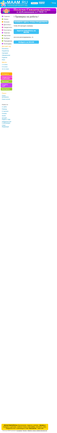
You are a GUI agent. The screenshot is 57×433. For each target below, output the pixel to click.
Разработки (5, 51)
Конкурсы (5, 74)
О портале (5, 111)
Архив (4, 115)
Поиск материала (5, 96)
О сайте (4, 107)
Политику (25, 430)
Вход (54, 3)
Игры (3, 59)
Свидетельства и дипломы (7, 77)
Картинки (7, 35)
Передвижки (8, 41)
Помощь (4, 109)
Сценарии (5, 53)
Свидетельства (9, 27)
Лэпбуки (7, 38)
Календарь (8, 44)
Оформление (6, 55)
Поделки (4, 57)
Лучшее (6, 22)
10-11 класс (5, 69)
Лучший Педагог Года (6, 118)
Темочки (7, 33)
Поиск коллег (6, 99)
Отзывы (4, 113)
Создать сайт (5, 85)
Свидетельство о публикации (6, 122)
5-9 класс (5, 66)
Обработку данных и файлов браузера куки (37, 430)
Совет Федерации (5, 126)
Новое (6, 19)
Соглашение (19, 430)
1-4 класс (5, 64)
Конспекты (7, 30)
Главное (7, 16)
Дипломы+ (7, 24)
